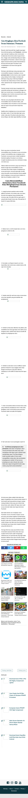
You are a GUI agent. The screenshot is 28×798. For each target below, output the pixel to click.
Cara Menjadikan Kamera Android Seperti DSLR (5, 598)
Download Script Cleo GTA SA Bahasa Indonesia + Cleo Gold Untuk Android (7, 614)
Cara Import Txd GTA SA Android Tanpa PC (6, 564)
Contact (17, 788)
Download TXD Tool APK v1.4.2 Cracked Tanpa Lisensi (6, 582)
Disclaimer (14, 790)
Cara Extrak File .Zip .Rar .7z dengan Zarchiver (20, 598)
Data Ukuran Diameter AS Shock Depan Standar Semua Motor (17, 722)
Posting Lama (22, 670)
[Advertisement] (14, 21)
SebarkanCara (14, 2)
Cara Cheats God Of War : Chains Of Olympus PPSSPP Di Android (17, 695)
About (11, 788)
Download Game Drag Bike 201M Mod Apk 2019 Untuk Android (17, 737)
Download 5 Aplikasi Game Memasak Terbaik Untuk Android (20, 614)
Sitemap (5, 788)
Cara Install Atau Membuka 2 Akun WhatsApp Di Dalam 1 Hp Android (20, 566)
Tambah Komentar (21, 46)
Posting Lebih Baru (7, 670)
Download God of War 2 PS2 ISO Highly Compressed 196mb (17, 680)
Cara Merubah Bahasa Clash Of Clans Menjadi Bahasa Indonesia (20, 583)
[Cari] (26, 2)
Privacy (22, 788)
